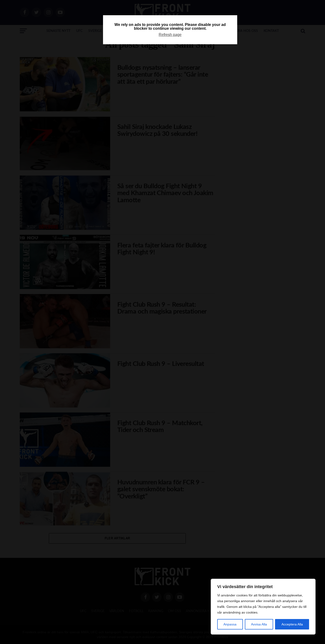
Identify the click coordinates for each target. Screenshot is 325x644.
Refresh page (170, 35)
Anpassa (229, 624)
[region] (263, 606)
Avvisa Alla (259, 624)
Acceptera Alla (292, 624)
